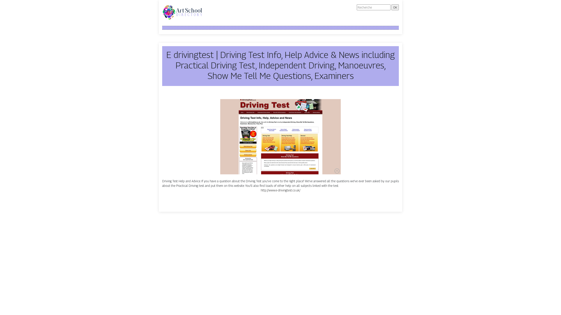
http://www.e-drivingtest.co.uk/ (280, 190)
